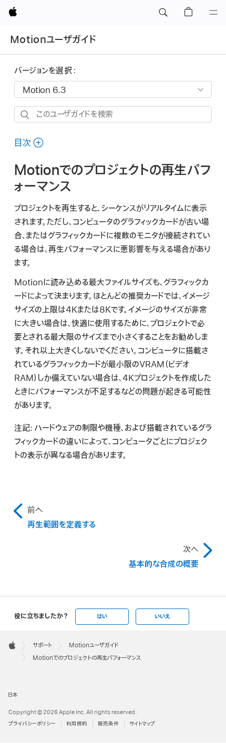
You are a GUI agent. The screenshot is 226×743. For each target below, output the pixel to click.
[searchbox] (113, 114)
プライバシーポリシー (32, 723)
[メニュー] (213, 12)
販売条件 (108, 723)
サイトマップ (142, 723)
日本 (13, 695)
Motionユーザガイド (53, 40)
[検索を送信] (25, 114)
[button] (163, 12)
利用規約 (76, 723)
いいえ (162, 616)
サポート (42, 645)
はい (102, 616)
